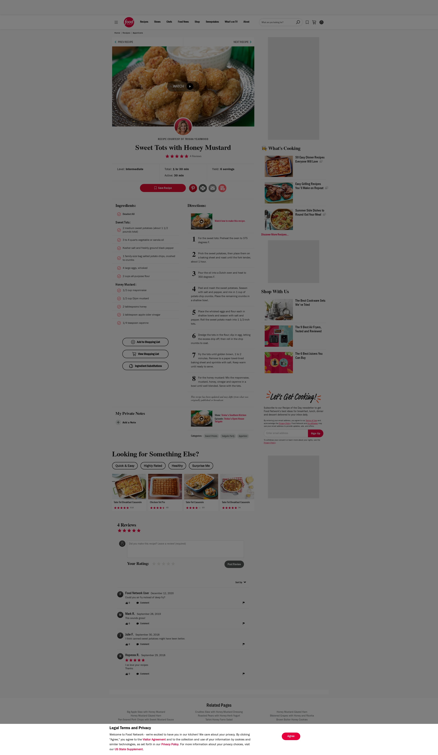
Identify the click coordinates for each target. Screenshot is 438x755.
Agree (291, 736)
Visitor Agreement (154, 739)
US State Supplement (129, 749)
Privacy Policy (169, 744)
